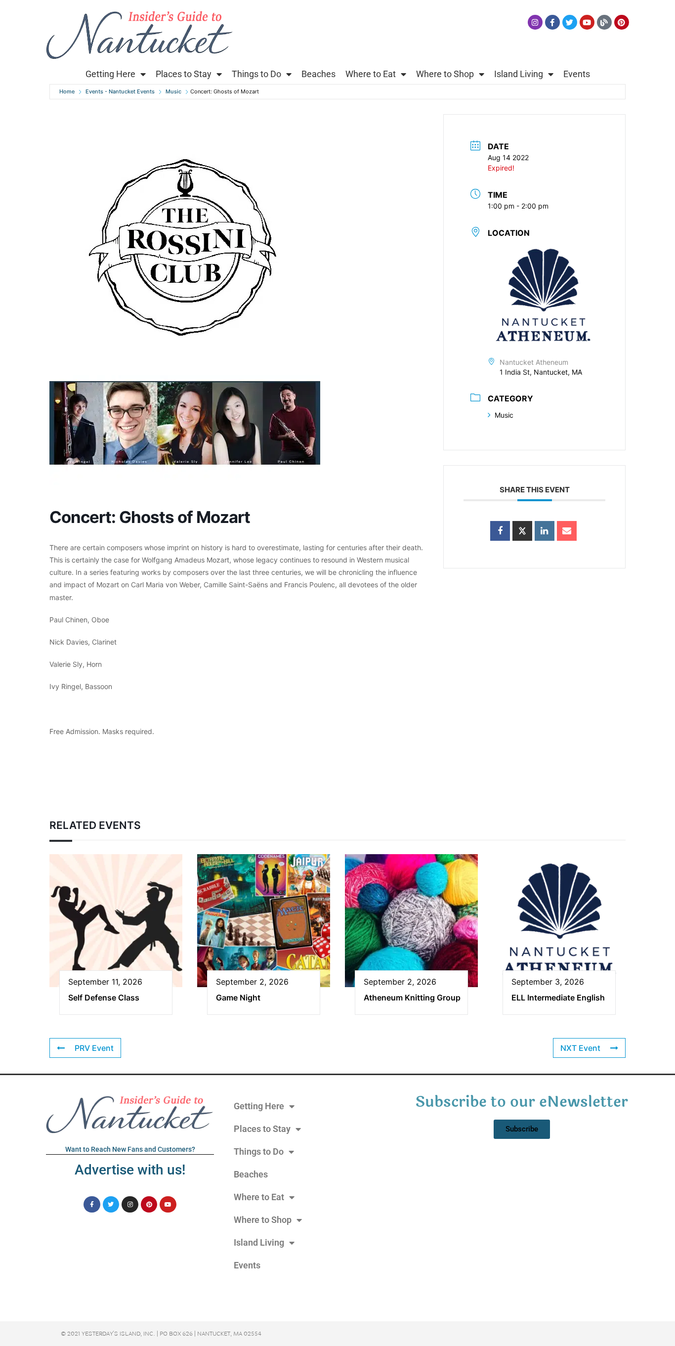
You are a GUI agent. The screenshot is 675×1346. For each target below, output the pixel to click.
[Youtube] (587, 22)
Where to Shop (445, 74)
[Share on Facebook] (500, 531)
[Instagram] (535, 22)
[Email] (567, 531)
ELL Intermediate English (558, 997)
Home (67, 91)
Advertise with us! (130, 1170)
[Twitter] (569, 22)
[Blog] (604, 22)
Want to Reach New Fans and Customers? (130, 1149)
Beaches (318, 74)
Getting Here (110, 74)
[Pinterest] (621, 22)
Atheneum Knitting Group (412, 997)
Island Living (518, 74)
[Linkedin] (544, 531)
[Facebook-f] (552, 22)
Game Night (238, 997)
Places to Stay (183, 74)
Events (576, 74)
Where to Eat (370, 74)
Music (173, 91)
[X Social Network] (522, 531)
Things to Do (256, 74)
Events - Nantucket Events (120, 91)
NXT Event (580, 1048)
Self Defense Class (103, 997)
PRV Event (94, 1048)
